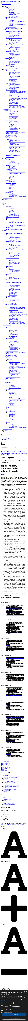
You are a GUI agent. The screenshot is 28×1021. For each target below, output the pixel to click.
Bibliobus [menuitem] (8, 65)
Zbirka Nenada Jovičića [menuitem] (15, 99)
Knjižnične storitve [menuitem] (11, 27)
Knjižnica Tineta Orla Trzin (9, 789)
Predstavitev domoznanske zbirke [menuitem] (17, 91)
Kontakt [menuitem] (11, 10)
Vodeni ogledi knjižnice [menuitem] (12, 131)
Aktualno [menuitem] (11, 32)
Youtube (23, 451)
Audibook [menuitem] (11, 161)
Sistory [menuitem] (11, 177)
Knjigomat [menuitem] (11, 124)
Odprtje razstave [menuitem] (13, 148)
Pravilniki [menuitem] (8, 19)
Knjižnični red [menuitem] (12, 118)
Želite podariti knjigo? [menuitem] (11, 136)
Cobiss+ (5, 802)
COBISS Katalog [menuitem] (13, 121)
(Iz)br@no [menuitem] (11, 125)
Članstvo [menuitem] (8, 110)
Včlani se (5, 797)
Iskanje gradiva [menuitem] (10, 120)
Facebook (4, 451)
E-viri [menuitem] (4, 158)
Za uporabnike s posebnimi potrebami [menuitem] (15, 132)
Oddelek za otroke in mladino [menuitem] (13, 70)
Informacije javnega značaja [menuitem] (13, 17)
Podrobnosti (3, 1000)
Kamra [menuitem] (10, 95)
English (5, 439)
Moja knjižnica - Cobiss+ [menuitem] (15, 122)
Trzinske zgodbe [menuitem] (13, 103)
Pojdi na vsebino (5, 1)
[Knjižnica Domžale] (6, 4)
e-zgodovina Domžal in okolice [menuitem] (17, 172)
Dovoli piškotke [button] (14, 1014)
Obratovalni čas (7, 799)
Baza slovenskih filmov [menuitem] (15, 164)
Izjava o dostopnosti (8, 803)
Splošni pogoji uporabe (9, 804)
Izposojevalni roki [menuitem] (13, 116)
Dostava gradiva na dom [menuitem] (12, 133)
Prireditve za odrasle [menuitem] (14, 140)
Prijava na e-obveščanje (9, 782)
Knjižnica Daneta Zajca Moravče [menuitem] (14, 38)
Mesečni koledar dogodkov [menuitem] (13, 155)
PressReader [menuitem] (12, 168)
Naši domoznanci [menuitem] (13, 102)
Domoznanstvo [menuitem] (13, 143)
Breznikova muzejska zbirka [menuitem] (16, 101)
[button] (14, 1012)
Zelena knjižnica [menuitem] (13, 81)
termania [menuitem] (11, 190)
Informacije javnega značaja (10, 777)
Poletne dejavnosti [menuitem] (14, 87)
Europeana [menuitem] (11, 179)
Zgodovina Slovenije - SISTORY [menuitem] (17, 106)
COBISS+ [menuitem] (5, 199)
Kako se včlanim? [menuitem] (13, 112)
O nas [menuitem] (4, 6)
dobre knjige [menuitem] (12, 184)
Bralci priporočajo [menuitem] (13, 129)
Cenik (4, 800)
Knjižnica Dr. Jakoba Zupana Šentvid (12, 788)
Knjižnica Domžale (5, 453)
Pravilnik (5, 778)
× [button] (26, 991)
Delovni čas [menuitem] (12, 113)
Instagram (10, 451)
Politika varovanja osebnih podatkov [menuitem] (15, 28)
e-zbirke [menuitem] (8, 165)
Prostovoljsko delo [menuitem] (11, 135)
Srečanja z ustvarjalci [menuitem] (14, 151)
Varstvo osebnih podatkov (10, 780)
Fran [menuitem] (10, 188)
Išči (15, 447)
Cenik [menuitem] (10, 114)
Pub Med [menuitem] (11, 176)
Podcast (17, 451)
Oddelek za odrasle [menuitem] (11, 83)
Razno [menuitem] (10, 154)
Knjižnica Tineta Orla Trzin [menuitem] (12, 51)
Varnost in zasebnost (6, 824)
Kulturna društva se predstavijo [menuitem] (17, 146)
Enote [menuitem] (4, 29)
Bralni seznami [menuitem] (10, 157)
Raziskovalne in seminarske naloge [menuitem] (18, 98)
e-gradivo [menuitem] (8, 159)
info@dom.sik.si (6, 821)
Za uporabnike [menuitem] (7, 109)
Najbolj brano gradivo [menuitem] (14, 128)
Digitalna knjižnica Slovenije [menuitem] (16, 96)
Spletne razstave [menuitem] (13, 94)
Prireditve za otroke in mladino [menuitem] (17, 142)
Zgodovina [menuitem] (12, 9)
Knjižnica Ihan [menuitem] (9, 58)
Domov (11, 1)
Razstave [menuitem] (11, 75)
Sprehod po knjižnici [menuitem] (14, 16)
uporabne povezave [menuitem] (11, 183)
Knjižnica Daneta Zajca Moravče (11, 786)
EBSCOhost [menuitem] (12, 166)
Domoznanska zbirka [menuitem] (11, 90)
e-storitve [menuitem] (8, 192)
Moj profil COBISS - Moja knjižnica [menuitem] (17, 196)
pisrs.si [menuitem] (11, 191)
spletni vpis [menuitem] (12, 194)
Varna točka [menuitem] (9, 138)
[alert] (14, 1005)
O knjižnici (5, 775)
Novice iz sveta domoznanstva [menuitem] (17, 107)
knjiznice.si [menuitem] (12, 185)
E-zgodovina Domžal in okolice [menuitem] (17, 92)
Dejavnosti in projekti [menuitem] (14, 34)
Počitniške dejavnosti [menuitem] (14, 76)
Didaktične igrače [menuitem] (13, 127)
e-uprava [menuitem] (11, 187)
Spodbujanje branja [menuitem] (14, 73)
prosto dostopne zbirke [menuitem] (12, 169)
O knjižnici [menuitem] (8, 8)
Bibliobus (5, 792)
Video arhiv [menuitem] (9, 139)
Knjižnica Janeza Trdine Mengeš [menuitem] (14, 31)
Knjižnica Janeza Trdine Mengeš (11, 785)
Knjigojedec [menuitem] (12, 181)
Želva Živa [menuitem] (11, 77)
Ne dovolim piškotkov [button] (14, 1018)
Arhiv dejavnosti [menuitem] (13, 80)
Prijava (13, 824)
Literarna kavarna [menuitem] (13, 153)
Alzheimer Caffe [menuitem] (13, 150)
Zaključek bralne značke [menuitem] (15, 147)
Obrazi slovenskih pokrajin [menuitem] (15, 105)
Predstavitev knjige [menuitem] (14, 144)
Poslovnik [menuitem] (11, 20)
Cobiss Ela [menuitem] (12, 162)
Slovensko (6, 438)
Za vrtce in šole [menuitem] (13, 79)
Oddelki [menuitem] (5, 69)
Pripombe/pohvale (8, 781)
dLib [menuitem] (10, 174)
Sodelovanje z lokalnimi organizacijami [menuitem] (15, 14)
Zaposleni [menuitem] (11, 12)
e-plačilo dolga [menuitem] (13, 117)
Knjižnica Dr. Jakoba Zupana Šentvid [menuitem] (15, 45)
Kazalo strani (16, 1)
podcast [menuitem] (8, 180)
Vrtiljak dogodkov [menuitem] (7, 198)
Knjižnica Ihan (6, 790)
